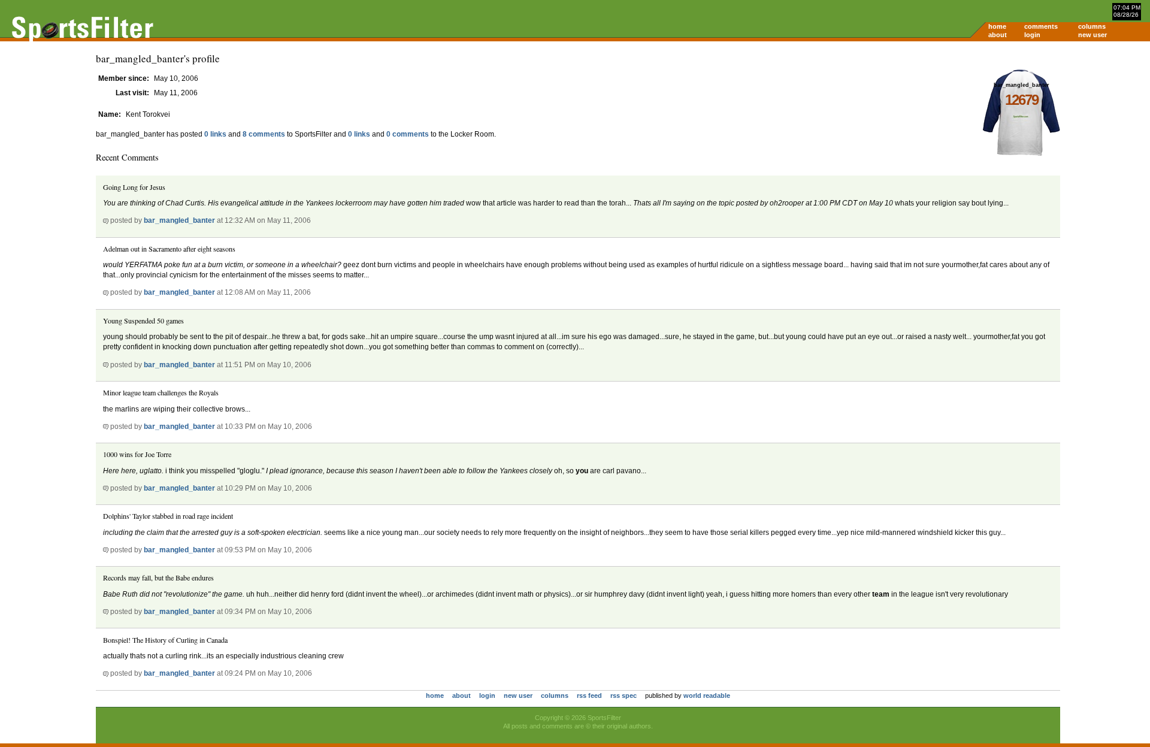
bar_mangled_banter (179, 220)
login (1032, 34)
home (997, 26)
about (997, 34)
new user (1092, 34)
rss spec (623, 695)
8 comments (264, 134)
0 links (215, 134)
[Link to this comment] (105, 220)
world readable (706, 695)
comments (1041, 26)
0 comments (407, 134)
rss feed (589, 695)
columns (1092, 26)
